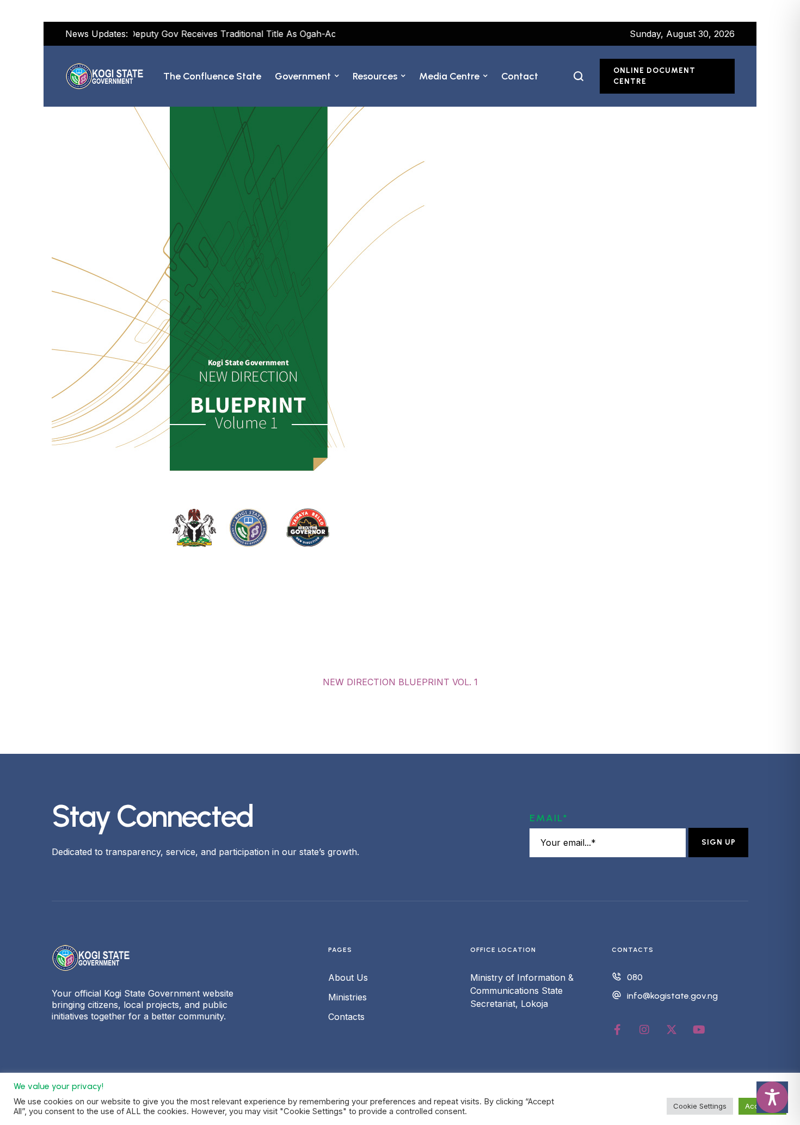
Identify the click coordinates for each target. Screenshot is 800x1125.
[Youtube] (698, 1029)
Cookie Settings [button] (700, 1106)
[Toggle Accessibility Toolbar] (772, 1097)
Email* (549, 818)
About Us (348, 977)
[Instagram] (644, 1029)
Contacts (346, 1016)
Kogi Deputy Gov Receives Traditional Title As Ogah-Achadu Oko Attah (225, 33)
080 (635, 977)
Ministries (347, 997)
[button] (337, 76)
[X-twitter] (671, 1029)
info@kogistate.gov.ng (672, 996)
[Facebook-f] (617, 1029)
